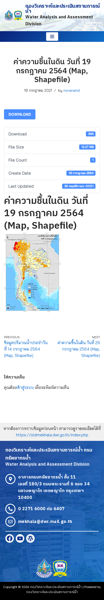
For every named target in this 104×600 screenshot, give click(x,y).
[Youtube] (20, 538)
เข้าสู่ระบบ (25, 387)
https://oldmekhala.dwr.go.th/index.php (52, 434)
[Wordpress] (30, 538)
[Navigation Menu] (52, 36)
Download (20, 114)
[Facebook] (9, 538)
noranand (71, 90)
